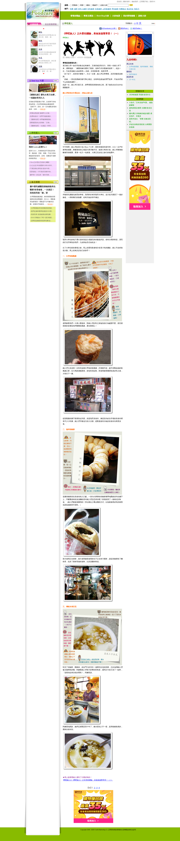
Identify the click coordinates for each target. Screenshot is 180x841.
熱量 (71, 9)
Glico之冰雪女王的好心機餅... (40, 162)
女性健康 (90, 9)
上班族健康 (106, 9)
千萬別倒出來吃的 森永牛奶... (40, 168)
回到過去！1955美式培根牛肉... (41, 172)
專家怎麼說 (88, 15)
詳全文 (42, 109)
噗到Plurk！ (125, 28)
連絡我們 (135, 1)
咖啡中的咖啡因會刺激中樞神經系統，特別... (47, 53)
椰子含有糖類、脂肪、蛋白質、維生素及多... (47, 62)
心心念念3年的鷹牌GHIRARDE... (41, 165)
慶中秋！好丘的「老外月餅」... (41, 175)
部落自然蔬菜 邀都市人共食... (40, 113)
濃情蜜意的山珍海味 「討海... (40, 123)
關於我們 (126, 1)
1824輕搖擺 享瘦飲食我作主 (139, 95)
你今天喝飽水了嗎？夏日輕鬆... (42, 217)
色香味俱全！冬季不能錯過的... (41, 116)
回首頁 (119, 1)
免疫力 (136, 9)
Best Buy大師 (103, 15)
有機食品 (122, 9)
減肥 (75, 9)
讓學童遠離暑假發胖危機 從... (41, 221)
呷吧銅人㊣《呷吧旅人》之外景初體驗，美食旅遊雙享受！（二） (88, 780)
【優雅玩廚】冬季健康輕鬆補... (41, 119)
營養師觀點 (75, 15)
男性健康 (115, 9)
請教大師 (142, 15)
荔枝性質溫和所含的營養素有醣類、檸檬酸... (47, 70)
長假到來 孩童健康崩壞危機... (41, 214)
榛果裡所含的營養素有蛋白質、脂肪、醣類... (47, 36)
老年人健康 (82, 9)
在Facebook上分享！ (109, 28)
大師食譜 (116, 15)
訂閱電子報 (144, 1)
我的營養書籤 (129, 15)
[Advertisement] (140, 223)
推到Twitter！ (137, 28)
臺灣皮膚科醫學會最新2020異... (42, 211)
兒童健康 (98, 9)
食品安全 (130, 9)
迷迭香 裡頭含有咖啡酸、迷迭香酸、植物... (46, 44)
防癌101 (152, 1)
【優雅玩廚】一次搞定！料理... (41, 126)
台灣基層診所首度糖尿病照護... (42, 208)
